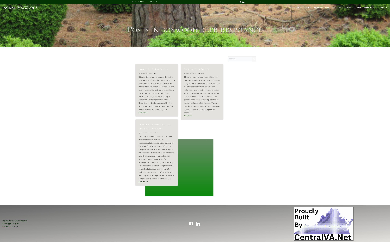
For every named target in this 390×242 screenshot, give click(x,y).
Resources (369, 8)
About (307, 8)
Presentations (321, 8)
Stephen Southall (146, 73)
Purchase (337, 8)
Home (298, 8)
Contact (382, 8)
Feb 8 (156, 73)
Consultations (353, 8)
